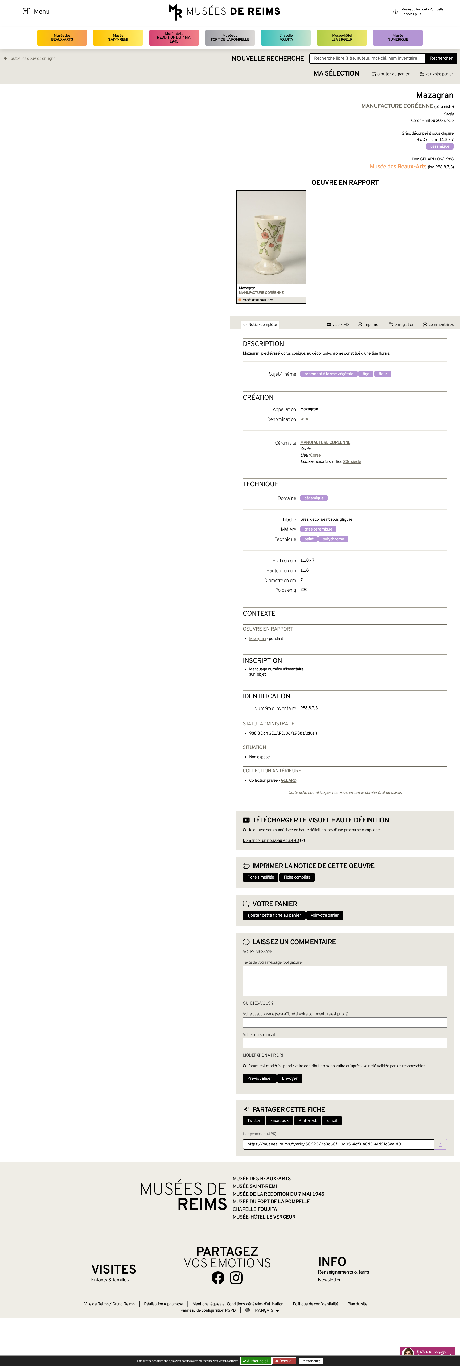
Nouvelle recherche (268, 59)
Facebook (279, 1121)
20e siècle (352, 462)
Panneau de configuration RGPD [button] (208, 1310)
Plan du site (357, 1304)
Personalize (311, 1361)
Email (332, 1121)
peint (309, 539)
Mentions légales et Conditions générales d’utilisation (238, 1304)
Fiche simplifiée (260, 877)
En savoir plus (411, 14)
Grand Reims (123, 1304)
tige (366, 374)
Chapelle (286, 37)
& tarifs (343, 1272)
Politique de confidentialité (315, 1304)
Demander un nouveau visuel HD (271, 840)
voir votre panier (439, 74)
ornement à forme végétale (329, 374)
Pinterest (308, 1121)
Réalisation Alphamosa (163, 1304)
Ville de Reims (96, 1304)
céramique (439, 146)
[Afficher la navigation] (26, 12)
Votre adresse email (259, 1035)
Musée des (62, 37)
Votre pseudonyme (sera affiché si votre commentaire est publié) (295, 1014)
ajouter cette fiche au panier (274, 915)
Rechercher (441, 58)
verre (304, 419)
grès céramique (318, 529)
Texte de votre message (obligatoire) (272, 962)
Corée (315, 455)
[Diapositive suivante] (449, 246)
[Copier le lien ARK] (440, 1144)
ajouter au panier (393, 74)
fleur (383, 374)
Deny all (285, 1361)
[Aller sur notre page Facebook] (218, 1277)
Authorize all (257, 1361)
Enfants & (110, 1280)
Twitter (254, 1121)
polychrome (333, 539)
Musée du (230, 37)
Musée (118, 37)
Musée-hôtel (342, 37)
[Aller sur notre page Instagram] (236, 1277)
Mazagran (247, 288)
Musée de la (174, 37)
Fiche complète (297, 877)
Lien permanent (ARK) (259, 1134)
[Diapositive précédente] (240, 246)
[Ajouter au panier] (303, 194)
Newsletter (329, 1280)
